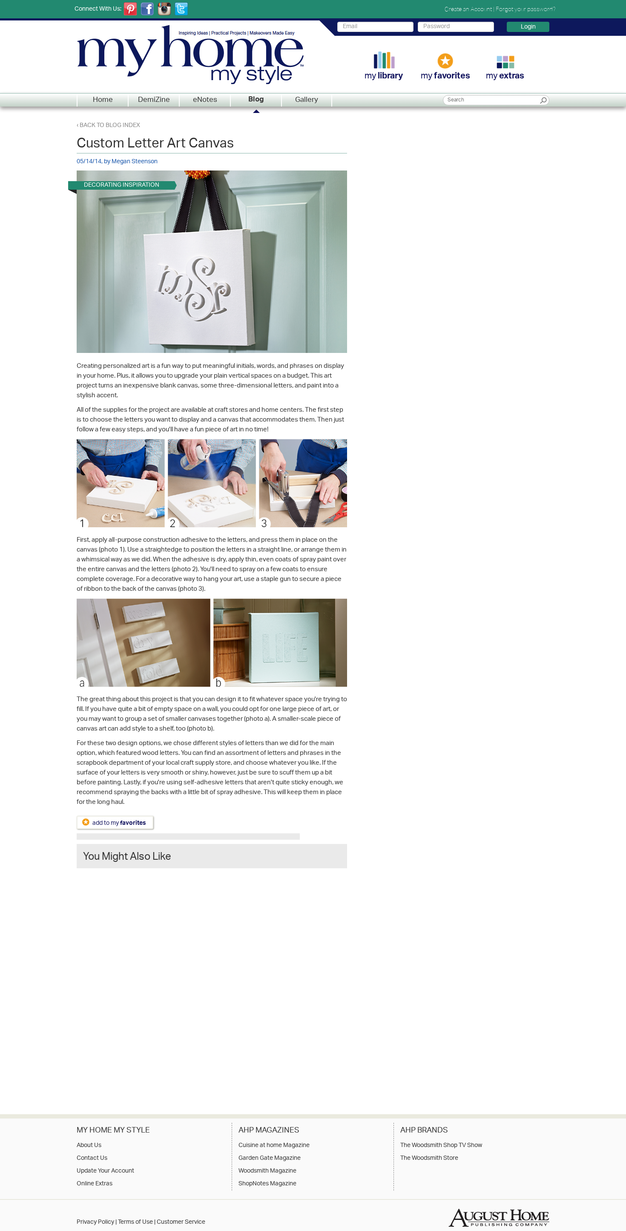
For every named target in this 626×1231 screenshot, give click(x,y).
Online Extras (94, 1184)
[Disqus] (212, 983)
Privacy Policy (95, 1222)
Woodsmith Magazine (267, 1171)
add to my (119, 823)
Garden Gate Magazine (269, 1158)
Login (528, 27)
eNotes (205, 100)
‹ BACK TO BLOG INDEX (108, 125)
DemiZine (154, 100)
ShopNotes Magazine (267, 1184)
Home (103, 100)
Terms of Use (135, 1222)
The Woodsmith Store (429, 1158)
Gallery (306, 100)
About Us (89, 1145)
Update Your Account (105, 1171)
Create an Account (468, 9)
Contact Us (92, 1158)
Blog (256, 100)
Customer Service (181, 1222)
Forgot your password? (526, 9)
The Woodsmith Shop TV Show (441, 1145)
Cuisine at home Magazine (274, 1145)
